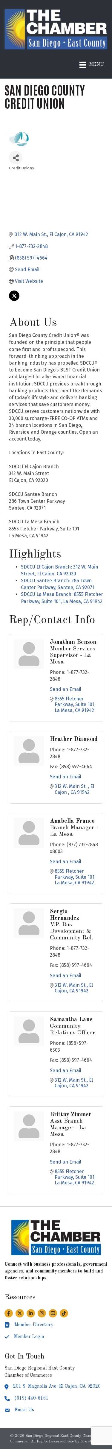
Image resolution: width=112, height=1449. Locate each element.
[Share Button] (15, 157)
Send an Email (65, 689)
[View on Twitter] (14, 299)
